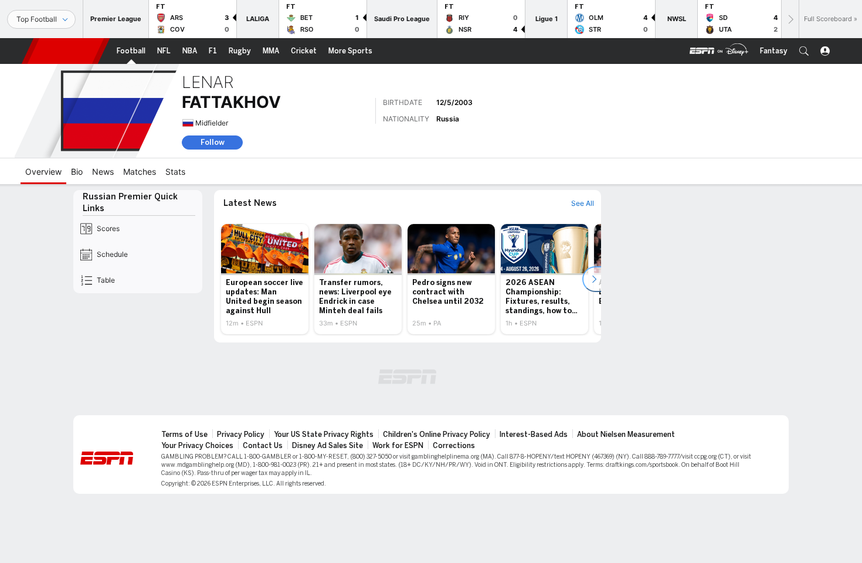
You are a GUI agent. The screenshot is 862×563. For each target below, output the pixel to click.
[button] (804, 51)
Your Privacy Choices (197, 446)
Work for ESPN (397, 446)
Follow (213, 142)
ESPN (66, 51)
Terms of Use (184, 434)
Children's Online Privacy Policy (436, 434)
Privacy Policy (240, 434)
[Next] (790, 19)
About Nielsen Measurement (626, 434)
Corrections (454, 446)
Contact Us (263, 446)
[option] (264, 279)
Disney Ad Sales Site (327, 446)
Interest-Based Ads (534, 434)
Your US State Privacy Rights (324, 434)
